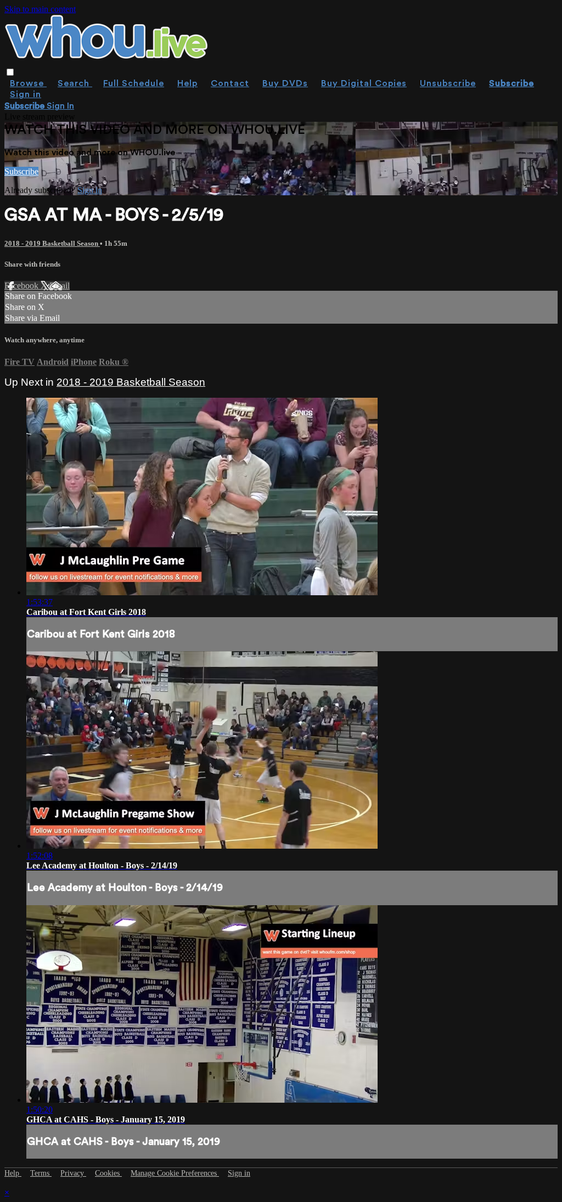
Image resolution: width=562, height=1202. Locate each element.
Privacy (73, 1173)
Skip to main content (40, 9)
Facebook (22, 285)
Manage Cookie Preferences (175, 1173)
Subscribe (21, 171)
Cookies (108, 1173)
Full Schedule (133, 83)
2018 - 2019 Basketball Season (52, 243)
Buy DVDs (285, 83)
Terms (41, 1173)
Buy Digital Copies (364, 83)
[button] (10, 72)
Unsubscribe (448, 83)
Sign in (25, 94)
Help (187, 83)
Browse (28, 83)
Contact (230, 83)
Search (75, 83)
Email (59, 285)
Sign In (60, 105)
